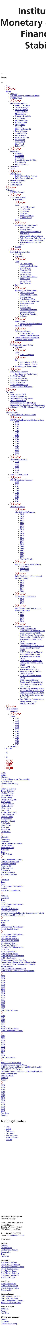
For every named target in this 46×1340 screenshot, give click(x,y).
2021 (3, 1024)
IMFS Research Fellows (10, 862)
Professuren (5, 870)
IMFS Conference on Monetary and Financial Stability (21, 1067)
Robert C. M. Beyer (8, 789)
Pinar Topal (5, 827)
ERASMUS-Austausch (9, 909)
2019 (3, 982)
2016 (3, 989)
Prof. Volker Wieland (9, 874)
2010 (3, 1002)
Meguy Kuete (6, 808)
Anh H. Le (5, 810)
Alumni (4, 888)
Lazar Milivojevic (7, 814)
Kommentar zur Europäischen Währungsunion (18, 962)
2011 (3, 1000)
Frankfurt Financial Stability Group (14, 1065)
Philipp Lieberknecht (9, 812)
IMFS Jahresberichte (8, 958)
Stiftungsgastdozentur (9, 911)
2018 (3, 985)
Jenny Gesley (6, 802)
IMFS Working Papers (9, 954)
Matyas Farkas (6, 797)
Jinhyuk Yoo (5, 829)
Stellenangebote (7, 868)
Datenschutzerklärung (9, 1324)
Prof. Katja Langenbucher (10, 890)
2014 (3, 993)
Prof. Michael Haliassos (10, 939)
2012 (3, 997)
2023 (3, 980)
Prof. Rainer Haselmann (10, 941)
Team (3, 852)
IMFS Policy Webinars (9, 1010)
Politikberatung (6, 781)
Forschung (5, 949)
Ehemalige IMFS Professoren (12, 947)
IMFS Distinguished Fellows (11, 859)
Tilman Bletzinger (7, 791)
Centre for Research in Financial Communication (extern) (22, 913)
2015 (3, 991)
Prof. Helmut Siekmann (10, 929)
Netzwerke (5, 850)
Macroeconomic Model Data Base (13, 960)
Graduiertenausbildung (9, 783)
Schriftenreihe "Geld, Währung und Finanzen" (18, 964)
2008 (3, 1006)
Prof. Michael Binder (9, 936)
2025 (3, 976)
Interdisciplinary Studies (10, 1288)
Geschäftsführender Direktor (11, 843)
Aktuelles (4, 896)
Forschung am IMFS (8, 951)
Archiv (3, 1080)
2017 (3, 987)
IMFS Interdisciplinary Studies (12, 956)
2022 (3, 1022)
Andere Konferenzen (9, 1073)
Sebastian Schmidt (8, 821)
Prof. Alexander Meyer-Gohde (12, 915)
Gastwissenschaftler (8, 864)
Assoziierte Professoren (9, 945)
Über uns (4, 777)
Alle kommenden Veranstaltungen (13, 969)
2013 (3, 995)
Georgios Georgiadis (8, 800)
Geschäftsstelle (6, 846)
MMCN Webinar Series (10, 1028)
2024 (3, 978)
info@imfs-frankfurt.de (15, 1235)
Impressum (5, 1321)
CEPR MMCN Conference (11, 1069)
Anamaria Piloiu (7, 817)
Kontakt (4, 1115)
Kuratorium (5, 839)
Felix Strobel (5, 823)
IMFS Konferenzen (8, 1057)
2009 (3, 1004)
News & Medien (7, 1076)
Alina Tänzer (6, 825)
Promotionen (5, 906)
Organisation (5, 832)
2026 (3, 1016)
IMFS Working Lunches (10, 1296)
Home (3, 773)
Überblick (4, 837)
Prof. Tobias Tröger (8, 943)
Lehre (3, 884)
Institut (3, 775)
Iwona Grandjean (7, 804)
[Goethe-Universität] (12, 1338)
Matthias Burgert (7, 793)
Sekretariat (5, 880)
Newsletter (5, 1113)
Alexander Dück (7, 795)
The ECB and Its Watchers (11, 1063)
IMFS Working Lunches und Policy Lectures (17, 971)
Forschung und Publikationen (12, 886)
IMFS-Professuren (8, 872)
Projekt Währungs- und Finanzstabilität (15, 779)
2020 (3, 1026)
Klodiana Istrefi (7, 806)
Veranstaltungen (7, 966)
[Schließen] (2, 82)
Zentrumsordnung (7, 848)
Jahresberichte (6, 866)
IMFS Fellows (6, 854)
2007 (3, 1008)
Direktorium (5, 841)
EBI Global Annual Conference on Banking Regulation (21, 1071)
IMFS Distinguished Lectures (12, 1031)
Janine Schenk (6, 819)
